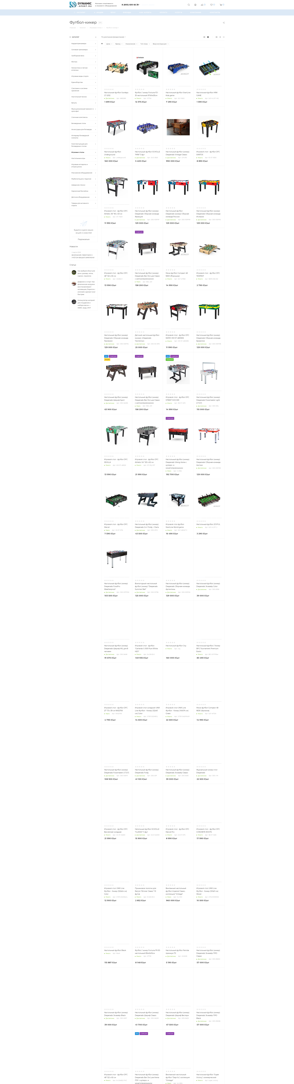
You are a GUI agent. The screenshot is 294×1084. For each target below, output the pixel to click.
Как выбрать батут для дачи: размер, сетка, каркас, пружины (86, 273)
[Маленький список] (204, 37)
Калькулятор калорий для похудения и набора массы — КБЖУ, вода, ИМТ (86, 304)
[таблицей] (223, 37)
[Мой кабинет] (195, 5)
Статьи (73, 265)
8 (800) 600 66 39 (130, 5)
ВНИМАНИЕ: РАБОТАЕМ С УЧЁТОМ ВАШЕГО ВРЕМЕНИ (83, 256)
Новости (74, 246)
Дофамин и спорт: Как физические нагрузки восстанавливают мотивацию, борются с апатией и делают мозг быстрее (86, 288)
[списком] (220, 37)
